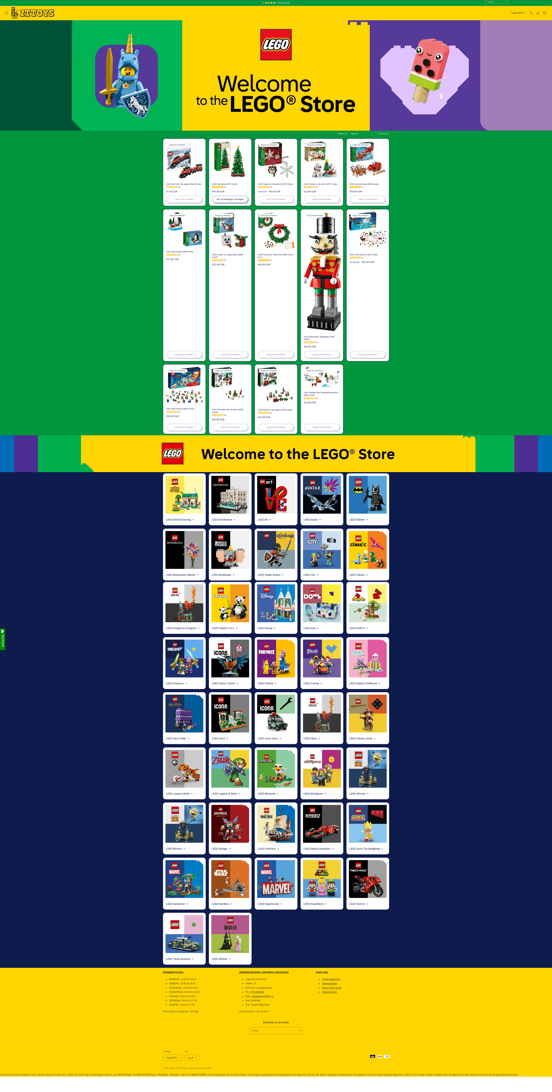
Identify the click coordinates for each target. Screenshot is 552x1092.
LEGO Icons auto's (268, 738)
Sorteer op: (342, 133)
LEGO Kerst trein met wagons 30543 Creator (184, 184)
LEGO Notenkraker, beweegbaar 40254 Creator (319, 337)
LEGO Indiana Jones (360, 738)
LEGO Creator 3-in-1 (223, 628)
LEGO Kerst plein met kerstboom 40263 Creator (227, 410)
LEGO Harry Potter (176, 738)
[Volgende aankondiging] (546, 3)
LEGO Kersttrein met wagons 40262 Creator (275, 410)
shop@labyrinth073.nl (263, 996)
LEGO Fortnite (265, 683)
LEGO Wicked (219, 959)
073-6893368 (257, 992)
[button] (6, 13)
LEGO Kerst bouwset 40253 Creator (364, 254)
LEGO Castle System (269, 574)
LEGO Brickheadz (221, 574)
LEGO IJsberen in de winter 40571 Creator (321, 184)
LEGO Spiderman (175, 904)
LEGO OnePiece (267, 848)
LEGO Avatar (311, 519)
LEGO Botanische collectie (180, 574)
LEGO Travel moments (178, 959)
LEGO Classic (357, 574)
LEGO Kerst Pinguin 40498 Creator (180, 251)
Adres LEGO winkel (332, 987)
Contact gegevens (331, 979)
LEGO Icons (218, 738)
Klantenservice (329, 992)
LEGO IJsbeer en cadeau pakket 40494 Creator (227, 255)
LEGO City (309, 574)
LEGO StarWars (220, 904)
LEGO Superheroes (268, 904)
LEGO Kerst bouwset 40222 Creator (180, 409)
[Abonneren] (299, 1030)
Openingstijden (329, 983)
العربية (490, 2)
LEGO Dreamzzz (175, 683)
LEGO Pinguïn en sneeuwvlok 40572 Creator (275, 184)
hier (196, 1011)
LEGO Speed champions (317, 848)
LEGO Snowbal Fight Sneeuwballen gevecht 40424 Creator (321, 393)
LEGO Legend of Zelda (224, 793)
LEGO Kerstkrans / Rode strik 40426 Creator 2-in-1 (275, 255)
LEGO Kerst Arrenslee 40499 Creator (364, 184)
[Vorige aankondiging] (6, 3)
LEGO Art (263, 519)
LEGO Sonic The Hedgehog (364, 848)
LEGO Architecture (222, 519)
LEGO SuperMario (313, 904)
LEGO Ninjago (220, 848)
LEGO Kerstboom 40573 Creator (225, 184)
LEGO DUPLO (357, 628)
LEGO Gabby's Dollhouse (363, 683)
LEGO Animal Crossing (178, 519)
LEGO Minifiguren (313, 793)
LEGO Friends (311, 683)
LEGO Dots (310, 628)
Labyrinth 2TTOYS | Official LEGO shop (183, 1068)
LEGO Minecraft (266, 793)
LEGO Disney (265, 628)
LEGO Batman (357, 519)
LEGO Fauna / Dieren (223, 683)
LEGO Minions (357, 793)
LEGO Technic (357, 904)
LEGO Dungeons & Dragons (181, 628)
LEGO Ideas (310, 738)
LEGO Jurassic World (177, 793)
